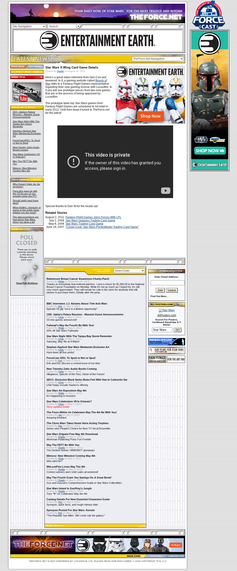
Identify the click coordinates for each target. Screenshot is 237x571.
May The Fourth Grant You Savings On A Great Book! (79, 477)
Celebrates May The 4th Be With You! (82, 412)
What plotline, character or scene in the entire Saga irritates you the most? (27, 210)
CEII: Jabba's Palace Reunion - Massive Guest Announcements (26, 114)
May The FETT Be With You (63, 445)
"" (102, 227)
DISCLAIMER (124, 561)
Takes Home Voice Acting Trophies (78, 423)
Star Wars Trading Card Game (84, 223)
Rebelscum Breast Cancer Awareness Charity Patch (78, 278)
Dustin (60, 71)
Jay (60, 415)
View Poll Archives (27, 283)
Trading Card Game (90, 220)
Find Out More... (159, 296)
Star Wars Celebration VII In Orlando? (69, 401)
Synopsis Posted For (71, 510)
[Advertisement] (115, 249)
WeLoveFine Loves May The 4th (66, 466)
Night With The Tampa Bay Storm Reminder (26, 124)
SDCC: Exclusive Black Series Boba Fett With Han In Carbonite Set (87, 379)
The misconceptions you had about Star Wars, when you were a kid (26, 219)
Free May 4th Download (72, 434)
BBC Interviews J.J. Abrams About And (77, 303)
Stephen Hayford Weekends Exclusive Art (27, 133)
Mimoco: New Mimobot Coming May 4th (25, 169)
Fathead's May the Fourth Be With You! (70, 325)
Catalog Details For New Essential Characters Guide (78, 499)
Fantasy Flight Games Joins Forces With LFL (93, 217)
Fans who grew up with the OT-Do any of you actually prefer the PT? (25, 193)
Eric (60, 306)
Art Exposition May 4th (67, 390)
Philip (61, 281)
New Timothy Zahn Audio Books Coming (26, 148)
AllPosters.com (166, 315)
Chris (61, 317)
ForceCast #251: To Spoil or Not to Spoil (26, 141)
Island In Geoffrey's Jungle (69, 488)
